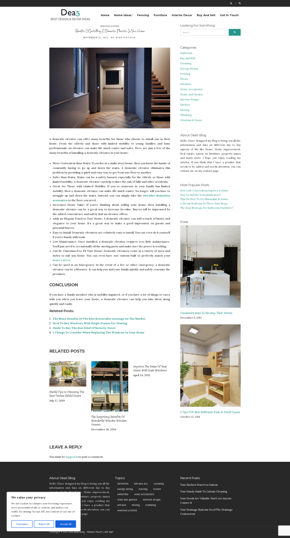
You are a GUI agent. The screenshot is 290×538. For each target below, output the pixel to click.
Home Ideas (122, 15)
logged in (72, 456)
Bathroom (186, 53)
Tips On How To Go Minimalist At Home (204, 199)
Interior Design (189, 99)
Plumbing (186, 115)
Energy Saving (189, 68)
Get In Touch (229, 15)
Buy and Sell (206, 15)
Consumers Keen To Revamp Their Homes (206, 313)
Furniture (160, 15)
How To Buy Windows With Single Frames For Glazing (90, 323)
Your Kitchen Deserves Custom (199, 484)
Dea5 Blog (79, 532)
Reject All (44, 524)
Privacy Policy (94, 532)
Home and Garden (191, 94)
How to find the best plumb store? (200, 194)
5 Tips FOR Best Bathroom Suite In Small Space (210, 412)
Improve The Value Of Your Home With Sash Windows (150, 368)
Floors (184, 78)
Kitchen (185, 104)
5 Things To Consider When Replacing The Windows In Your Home (98, 332)
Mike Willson (125, 37)
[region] (44, 511)
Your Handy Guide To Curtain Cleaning (203, 491)
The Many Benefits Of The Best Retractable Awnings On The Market (99, 318)
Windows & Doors (109, 26)
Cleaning (185, 63)
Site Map (108, 532)
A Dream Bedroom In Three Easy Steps (203, 203)
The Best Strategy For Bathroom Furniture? (206, 207)
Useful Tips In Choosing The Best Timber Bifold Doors (66, 394)
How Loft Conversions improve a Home (204, 190)
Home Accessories (191, 89)
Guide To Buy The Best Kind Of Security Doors (84, 328)
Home (105, 15)
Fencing (143, 15)
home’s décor (61, 260)
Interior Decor (182, 15)
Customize (22, 524)
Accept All (65, 524)
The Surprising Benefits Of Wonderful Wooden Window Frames (109, 420)
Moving (184, 110)
